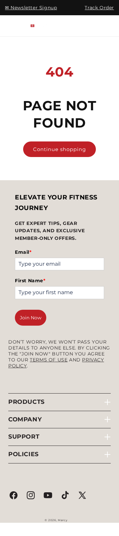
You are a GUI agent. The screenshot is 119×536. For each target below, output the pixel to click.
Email (23, 252)
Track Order (99, 7)
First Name (30, 281)
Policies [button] (23, 454)
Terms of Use (48, 360)
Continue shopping (59, 149)
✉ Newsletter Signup (31, 7)
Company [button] (25, 419)
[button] (13, 26)
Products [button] (26, 401)
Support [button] (23, 436)
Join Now (30, 318)
